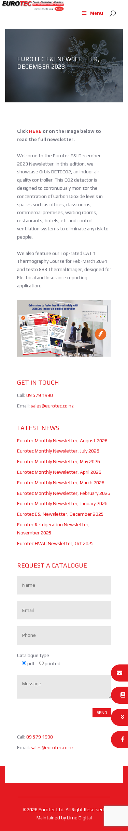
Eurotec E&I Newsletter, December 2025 (60, 514)
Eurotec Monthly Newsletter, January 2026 (62, 503)
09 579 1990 (39, 395)
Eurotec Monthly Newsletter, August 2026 (62, 440)
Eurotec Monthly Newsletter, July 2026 (58, 451)
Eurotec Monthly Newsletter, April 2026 (59, 472)
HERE (35, 131)
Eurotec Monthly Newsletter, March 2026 (60, 482)
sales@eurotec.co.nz (52, 406)
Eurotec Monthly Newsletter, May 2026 (58, 461)
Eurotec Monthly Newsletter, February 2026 (63, 493)
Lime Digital (79, 817)
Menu (96, 13)
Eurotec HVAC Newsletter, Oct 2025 (55, 543)
